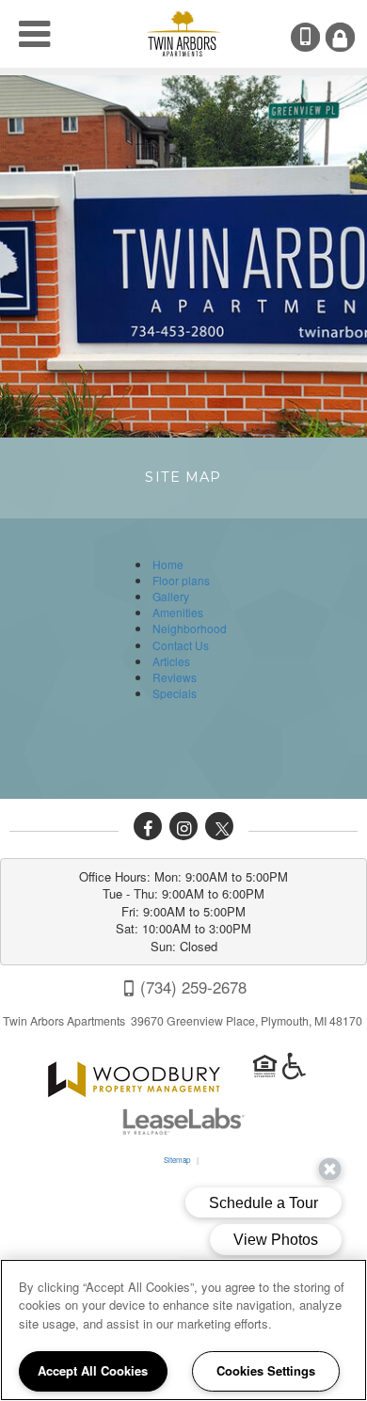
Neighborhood (189, 628)
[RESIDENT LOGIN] (340, 37)
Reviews (174, 677)
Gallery (170, 596)
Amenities (177, 612)
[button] (148, 826)
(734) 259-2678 (318, 37)
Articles (171, 661)
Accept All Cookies (93, 1370)
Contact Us (180, 645)
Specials (174, 693)
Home (168, 564)
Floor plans (181, 580)
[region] (183, 1330)
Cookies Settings (265, 1370)
